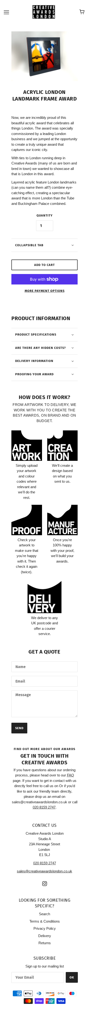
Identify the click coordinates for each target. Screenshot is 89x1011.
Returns (44, 943)
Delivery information (34, 361)
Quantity (45, 215)
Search (44, 914)
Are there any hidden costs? (40, 348)
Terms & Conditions (44, 921)
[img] (44, 883)
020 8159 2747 (44, 863)
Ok (72, 977)
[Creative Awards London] (44, 12)
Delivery (44, 936)
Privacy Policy (44, 928)
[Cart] (82, 12)
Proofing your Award (34, 374)
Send (19, 728)
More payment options (45, 291)
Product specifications (35, 334)
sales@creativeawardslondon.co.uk (44, 871)
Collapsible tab (29, 245)
